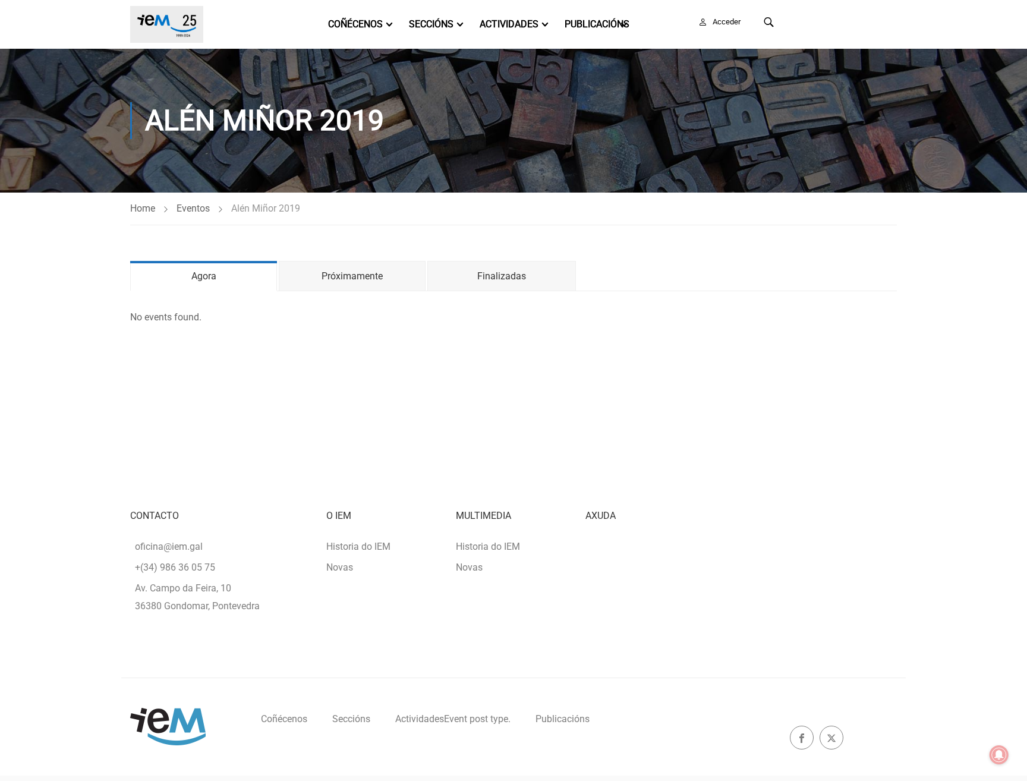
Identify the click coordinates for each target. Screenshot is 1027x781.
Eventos (193, 208)
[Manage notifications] (999, 754)
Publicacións (597, 24)
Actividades (509, 24)
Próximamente (352, 276)
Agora (203, 276)
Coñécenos (355, 24)
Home (142, 208)
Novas (339, 567)
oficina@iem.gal (169, 546)
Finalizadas (501, 276)
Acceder (727, 21)
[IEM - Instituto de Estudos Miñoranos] (166, 24)
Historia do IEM (358, 546)
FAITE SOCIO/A (845, 21)
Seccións (431, 24)
